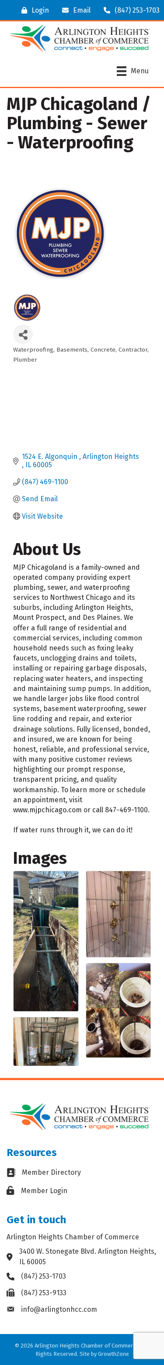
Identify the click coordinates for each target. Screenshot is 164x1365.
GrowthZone (113, 1354)
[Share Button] (23, 334)
